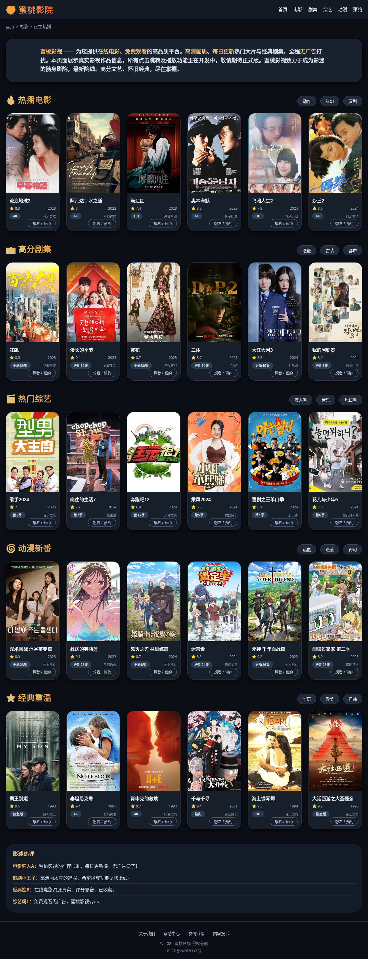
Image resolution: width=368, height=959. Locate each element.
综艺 (327, 9)
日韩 (353, 699)
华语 (307, 699)
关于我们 (147, 933)
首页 (283, 9)
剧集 (312, 9)
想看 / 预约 (41, 223)
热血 (307, 549)
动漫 (342, 9)
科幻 (330, 101)
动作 (307, 101)
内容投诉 (221, 933)
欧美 (330, 699)
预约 (357, 9)
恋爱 (330, 549)
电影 (297, 9)
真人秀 (301, 400)
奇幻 (353, 549)
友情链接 (196, 933)
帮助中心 (172, 933)
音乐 (326, 400)
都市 (353, 250)
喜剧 (353, 101)
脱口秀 (351, 400)
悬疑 (307, 250)
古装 (330, 250)
